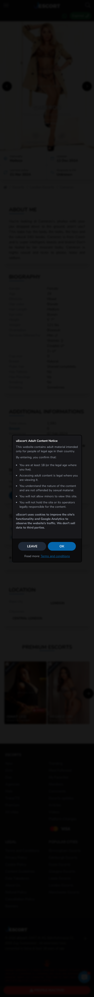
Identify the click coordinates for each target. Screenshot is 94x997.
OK (61, 546)
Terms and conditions (55, 556)
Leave (32, 546)
